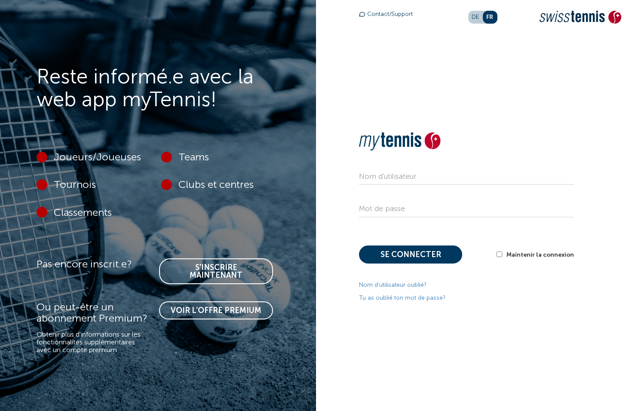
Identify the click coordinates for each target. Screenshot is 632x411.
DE (475, 17)
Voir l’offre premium (216, 310)
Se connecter (410, 254)
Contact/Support (390, 14)
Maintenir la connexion (540, 254)
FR (489, 16)
